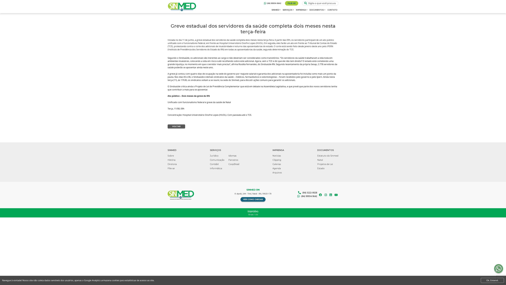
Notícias (277, 156)
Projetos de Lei (325, 164)
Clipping (277, 160)
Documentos (317, 10)
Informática (216, 168)
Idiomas (232, 156)
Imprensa (301, 10)
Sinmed (275, 10)
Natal (320, 160)
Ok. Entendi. (492, 280)
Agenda (277, 168)
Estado (321, 168)
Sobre (171, 156)
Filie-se (292, 3)
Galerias (277, 164)
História (171, 160)
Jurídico (214, 156)
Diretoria (172, 164)
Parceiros (233, 160)
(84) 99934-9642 (274, 3)
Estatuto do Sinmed (327, 156)
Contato (332, 10)
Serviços (287, 10)
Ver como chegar (253, 199)
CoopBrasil (233, 164)
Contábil (214, 164)
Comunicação (217, 160)
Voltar (176, 126)
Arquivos (277, 172)
